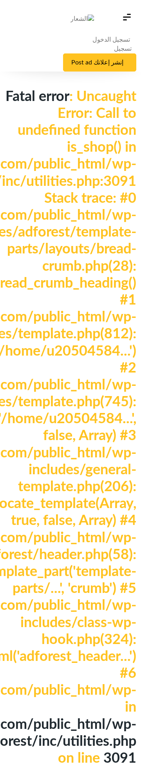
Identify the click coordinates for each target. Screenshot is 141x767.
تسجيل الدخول (112, 40)
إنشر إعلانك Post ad (97, 62)
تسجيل (123, 49)
